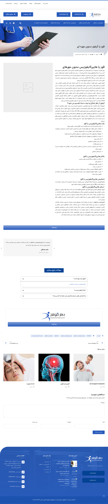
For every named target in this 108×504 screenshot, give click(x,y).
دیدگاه (102, 403)
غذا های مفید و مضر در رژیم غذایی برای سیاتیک (62, 472)
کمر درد (98, 336)
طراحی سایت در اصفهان (68, 500)
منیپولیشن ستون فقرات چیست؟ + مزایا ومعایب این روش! (63, 481)
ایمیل (69, 422)
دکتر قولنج (57, 336)
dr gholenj (89, 336)
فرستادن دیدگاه (98, 432)
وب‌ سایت (34, 422)
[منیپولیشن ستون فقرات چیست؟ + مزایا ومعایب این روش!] (74, 481)
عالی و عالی (43, 500)
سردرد (101, 387)
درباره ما (47, 472)
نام (103, 422)
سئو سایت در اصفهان (56, 500)
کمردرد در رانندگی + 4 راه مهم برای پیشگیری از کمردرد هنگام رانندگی (62, 464)
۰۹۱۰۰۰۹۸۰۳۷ (36, 500)
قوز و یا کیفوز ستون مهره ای (37, 336)
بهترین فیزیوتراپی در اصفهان (79, 336)
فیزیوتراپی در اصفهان (44, 464)
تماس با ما (46, 469)
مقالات (47, 467)
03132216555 (93, 473)
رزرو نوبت (46, 462)
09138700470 (93, 480)
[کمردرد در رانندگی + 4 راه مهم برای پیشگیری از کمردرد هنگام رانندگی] (74, 464)
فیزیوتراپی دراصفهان (99, 202)
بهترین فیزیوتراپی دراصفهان (66, 336)
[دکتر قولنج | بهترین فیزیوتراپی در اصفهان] (95, 15)
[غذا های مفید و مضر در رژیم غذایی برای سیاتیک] (74, 474)
